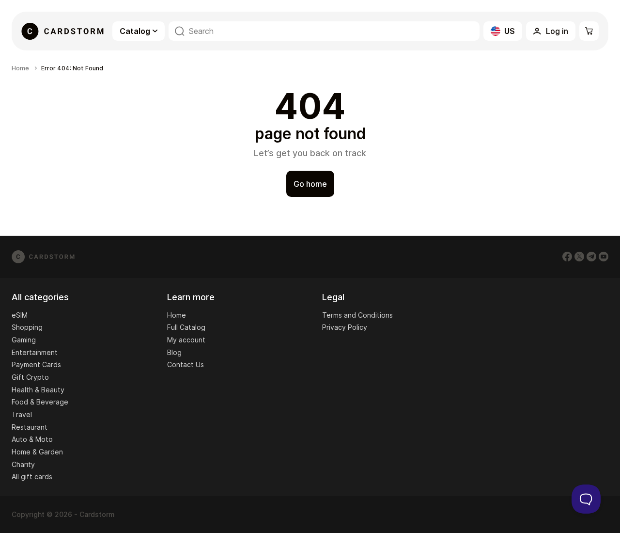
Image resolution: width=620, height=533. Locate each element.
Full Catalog (186, 327)
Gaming (24, 340)
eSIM (20, 315)
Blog (174, 352)
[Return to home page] (62, 31)
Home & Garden (37, 452)
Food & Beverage (40, 402)
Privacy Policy (344, 327)
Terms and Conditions (357, 315)
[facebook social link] (567, 256)
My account (186, 340)
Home (20, 68)
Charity (23, 464)
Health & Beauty (38, 390)
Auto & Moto (32, 439)
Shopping (27, 327)
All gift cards (32, 476)
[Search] (180, 31)
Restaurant (29, 427)
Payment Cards (36, 364)
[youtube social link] (603, 256)
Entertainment (35, 352)
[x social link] (579, 256)
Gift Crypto (30, 377)
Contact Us (185, 364)
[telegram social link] (591, 256)
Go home (310, 184)
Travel (22, 414)
